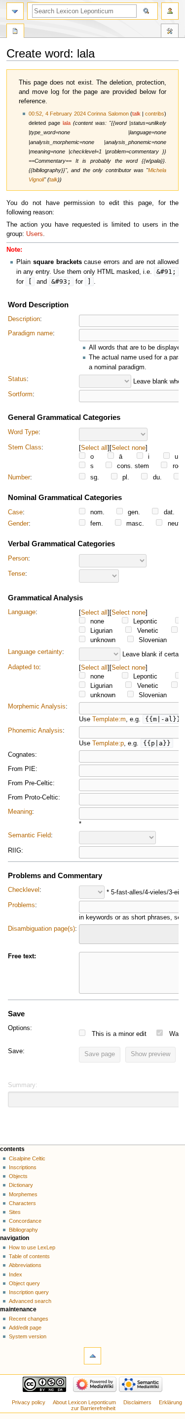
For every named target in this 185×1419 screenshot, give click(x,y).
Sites (15, 1212)
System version (27, 1336)
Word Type (23, 432)
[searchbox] (88, 932)
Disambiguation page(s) (41, 928)
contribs (154, 114)
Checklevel (23, 890)
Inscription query (29, 1292)
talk (136, 114)
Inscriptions (23, 1167)
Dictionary (21, 1185)
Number (19, 477)
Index (15, 1274)
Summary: (22, 1085)
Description (24, 319)
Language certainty (35, 652)
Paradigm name (30, 333)
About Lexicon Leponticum (84, 1402)
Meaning (20, 811)
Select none (128, 447)
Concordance (25, 1221)
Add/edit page (25, 1327)
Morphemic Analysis (37, 706)
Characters (22, 1203)
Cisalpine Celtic (27, 1158)
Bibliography (23, 1230)
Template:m (109, 719)
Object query (24, 1283)
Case (15, 512)
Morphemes (23, 1194)
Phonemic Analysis (35, 730)
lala (67, 123)
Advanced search (30, 1301)
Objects (18, 1176)
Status (17, 379)
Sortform (20, 394)
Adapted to (23, 667)
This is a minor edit (119, 1034)
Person (18, 558)
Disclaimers (137, 1402)
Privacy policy (28, 1402)
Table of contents (29, 1256)
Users (34, 234)
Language (22, 612)
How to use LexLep (32, 1247)
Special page (15, 32)
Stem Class (24, 447)
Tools (169, 32)
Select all (94, 447)
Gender (18, 523)
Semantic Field (29, 835)
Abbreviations (25, 1265)
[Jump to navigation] (15, 11)
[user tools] (170, 11)
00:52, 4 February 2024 (57, 114)
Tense (16, 573)
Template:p (108, 743)
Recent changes (28, 1319)
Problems (21, 905)
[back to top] (92, 1355)
